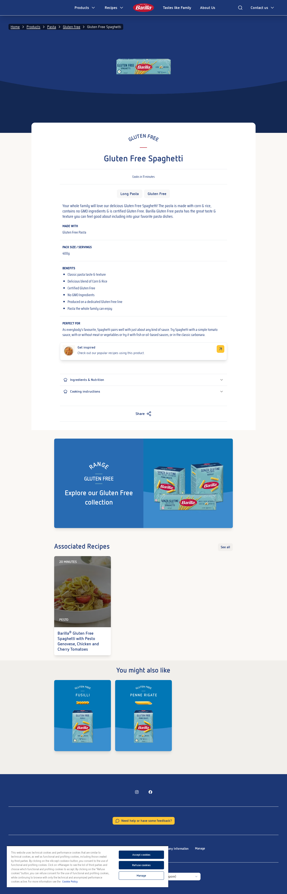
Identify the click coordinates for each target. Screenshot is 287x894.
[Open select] (196, 876)
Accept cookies (141, 854)
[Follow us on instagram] (137, 792)
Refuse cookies (141, 865)
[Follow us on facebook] (150, 792)
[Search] (240, 7)
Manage (200, 848)
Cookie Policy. (70, 881)
